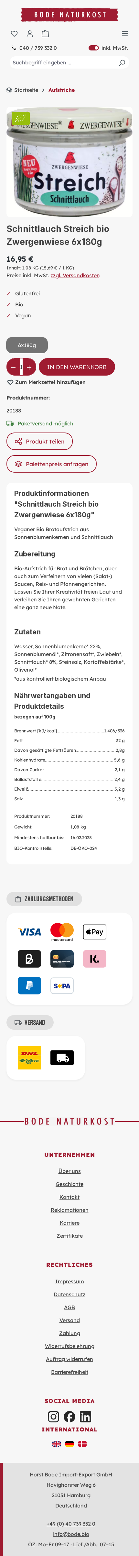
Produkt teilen (45, 441)
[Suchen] (121, 62)
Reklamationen (70, 1210)
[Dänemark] (82, 1443)
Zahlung (69, 1333)
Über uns (70, 1171)
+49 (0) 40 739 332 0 (71, 1523)
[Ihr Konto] (29, 33)
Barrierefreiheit (69, 1372)
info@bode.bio (71, 1534)
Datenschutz (69, 1294)
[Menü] (125, 33)
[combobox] (69, 62)
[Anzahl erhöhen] (29, 366)
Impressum (69, 1281)
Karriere (70, 1223)
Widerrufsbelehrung (69, 1346)
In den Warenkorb (77, 366)
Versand (69, 1320)
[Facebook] (69, 1416)
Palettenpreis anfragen (57, 463)
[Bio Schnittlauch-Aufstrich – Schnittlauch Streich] (69, 162)
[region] (69, 162)
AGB (69, 1307)
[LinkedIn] (85, 1416)
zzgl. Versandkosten (75, 275)
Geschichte (69, 1184)
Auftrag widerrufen (69, 1359)
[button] (56, 1443)
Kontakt (69, 1197)
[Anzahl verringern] (13, 366)
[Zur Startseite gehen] (69, 15)
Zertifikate (70, 1236)
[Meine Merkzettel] (14, 33)
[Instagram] (53, 1416)
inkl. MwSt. (108, 48)
